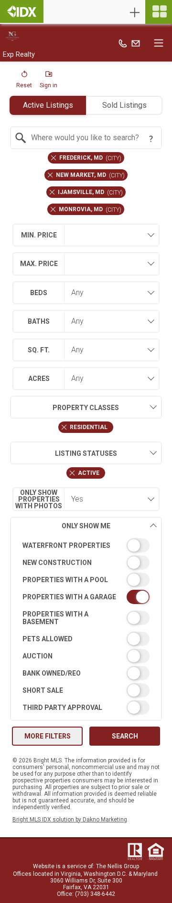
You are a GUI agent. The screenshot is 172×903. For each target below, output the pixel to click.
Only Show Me (86, 526)
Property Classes (86, 407)
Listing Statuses (86, 453)
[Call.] (123, 43)
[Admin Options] (134, 12)
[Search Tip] (151, 138)
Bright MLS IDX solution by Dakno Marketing (69, 819)
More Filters (47, 736)
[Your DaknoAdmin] (21, 11)
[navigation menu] (158, 12)
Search (125, 736)
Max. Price (39, 263)
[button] (24, 81)
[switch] (86, 545)
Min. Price (39, 235)
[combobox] (86, 137)
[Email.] (135, 43)
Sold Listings (124, 105)
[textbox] (91, 137)
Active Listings (48, 105)
